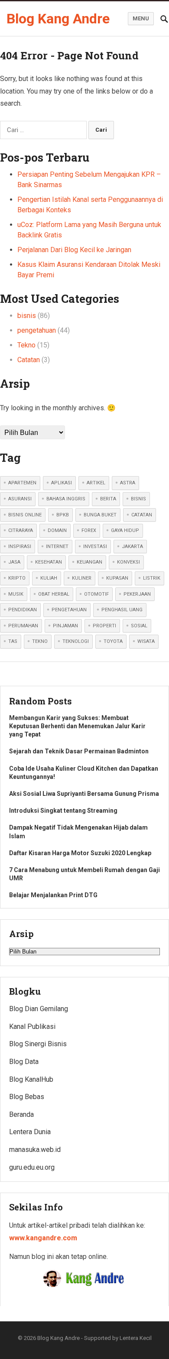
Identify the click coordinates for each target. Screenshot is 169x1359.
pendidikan (22, 610)
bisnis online (25, 515)
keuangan (89, 562)
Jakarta (132, 546)
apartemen (22, 483)
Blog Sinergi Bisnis (38, 1044)
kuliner (81, 578)
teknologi (75, 641)
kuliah (48, 578)
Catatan (28, 360)
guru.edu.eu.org (32, 1167)
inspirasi (19, 546)
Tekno (26, 345)
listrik (151, 578)
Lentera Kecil (136, 1338)
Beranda (21, 1114)
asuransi (20, 499)
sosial (139, 626)
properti (104, 626)
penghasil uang (122, 610)
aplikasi (61, 483)
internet (57, 546)
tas (12, 641)
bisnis (26, 315)
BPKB (62, 515)
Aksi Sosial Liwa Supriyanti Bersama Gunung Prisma (84, 793)
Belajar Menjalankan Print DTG (53, 895)
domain (57, 530)
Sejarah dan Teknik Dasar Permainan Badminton (79, 751)
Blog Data (24, 1061)
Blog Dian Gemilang (38, 1009)
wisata (146, 641)
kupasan (117, 578)
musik (15, 594)
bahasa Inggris (65, 499)
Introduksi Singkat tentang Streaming (63, 810)
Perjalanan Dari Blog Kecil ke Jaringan (74, 250)
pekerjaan (137, 594)
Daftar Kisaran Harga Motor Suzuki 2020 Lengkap (80, 853)
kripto (17, 578)
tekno (40, 641)
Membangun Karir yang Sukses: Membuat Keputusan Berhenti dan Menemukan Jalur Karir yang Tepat (77, 726)
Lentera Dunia (30, 1132)
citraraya (20, 530)
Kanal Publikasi (32, 1026)
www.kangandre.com (43, 1238)
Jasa (14, 562)
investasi (95, 546)
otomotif (96, 594)
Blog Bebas (26, 1097)
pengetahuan (36, 330)
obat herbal (53, 594)
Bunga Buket (100, 515)
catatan (141, 515)
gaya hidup (125, 530)
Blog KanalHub (31, 1079)
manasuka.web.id (35, 1149)
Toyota (113, 641)
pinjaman (65, 626)
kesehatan (48, 562)
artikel (96, 483)
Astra (127, 483)
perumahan (23, 626)
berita (108, 499)
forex (88, 530)
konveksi (128, 562)
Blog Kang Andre (58, 18)
